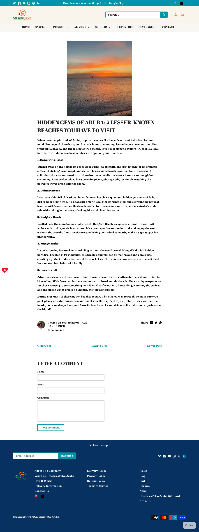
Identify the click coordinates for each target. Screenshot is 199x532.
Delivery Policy (96, 470)
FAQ (142, 480)
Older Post (44, 345)
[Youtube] (24, 3)
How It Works (43, 480)
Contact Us (42, 490)
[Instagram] (28, 3)
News (143, 490)
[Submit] (163, 15)
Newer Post (154, 345)
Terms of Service (97, 485)
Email (40, 384)
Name (40, 371)
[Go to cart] (182, 14)
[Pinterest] (33, 3)
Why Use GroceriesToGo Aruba (54, 475)
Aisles (143, 470)
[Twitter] (14, 3)
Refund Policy (96, 480)
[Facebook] (19, 3)
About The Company (48, 470)
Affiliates (145, 501)
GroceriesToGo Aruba (46, 516)
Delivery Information (48, 485)
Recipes (145, 485)
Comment (43, 397)
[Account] (175, 14)
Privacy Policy (96, 475)
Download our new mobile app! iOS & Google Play (93, 3)
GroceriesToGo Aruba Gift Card (160, 496)
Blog (142, 475)
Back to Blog (99, 345)
